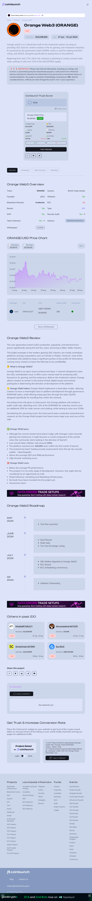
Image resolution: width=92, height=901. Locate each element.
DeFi (8, 795)
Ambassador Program (74, 838)
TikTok (40, 797)
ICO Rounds (73, 807)
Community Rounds (76, 797)
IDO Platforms (28, 802)
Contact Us (23, 879)
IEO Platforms (28, 809)
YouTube (41, 793)
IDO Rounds (73, 803)
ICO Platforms (28, 805)
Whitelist (72, 856)
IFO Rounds (73, 820)
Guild (55, 803)
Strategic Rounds (75, 793)
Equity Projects (12, 845)
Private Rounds (74, 790)
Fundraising (25, 170)
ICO (83, 208)
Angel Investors (59, 807)
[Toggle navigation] (87, 4)
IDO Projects (11, 824)
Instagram (41, 800)
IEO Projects (11, 828)
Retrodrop (73, 827)
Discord (41, 803)
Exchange (57, 797)
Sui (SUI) (60, 646)
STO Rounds (73, 810)
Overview (12, 170)
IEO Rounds (73, 813)
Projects (17, 20)
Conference (73, 859)
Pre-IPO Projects (13, 853)
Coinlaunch (11, 4)
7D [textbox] (80, 246)
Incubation (26, 792)
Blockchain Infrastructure (75, 220)
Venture (57, 786)
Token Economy (40, 170)
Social (9, 816)
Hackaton (72, 853)
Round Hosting (28, 795)
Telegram (41, 786)
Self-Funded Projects (11, 849)
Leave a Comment (23, 694)
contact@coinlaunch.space (18, 886)
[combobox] (81, 246)
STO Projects (11, 831)
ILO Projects (11, 838)
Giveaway (73, 834)
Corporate (57, 790)
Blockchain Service (13, 792)
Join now (37, 15)
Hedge (56, 810)
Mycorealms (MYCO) (67, 626)
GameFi (9, 799)
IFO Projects (11, 841)
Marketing (54, 170)
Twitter (40, 790)
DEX (24, 799)
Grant (71, 849)
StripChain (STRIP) (25, 646)
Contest (72, 843)
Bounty (72, 830)
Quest (71, 846)
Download (40, 227)
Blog (11, 879)
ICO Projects (11, 834)
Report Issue (62, 109)
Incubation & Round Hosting (30, 787)
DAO (55, 800)
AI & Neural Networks (11, 820)
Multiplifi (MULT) (23, 626)
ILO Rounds (73, 817)
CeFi (8, 805)
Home (9, 20)
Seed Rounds (74, 786)
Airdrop (72, 824)
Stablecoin (10, 812)
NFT (8, 802)
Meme (9, 809)
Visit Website (46, 149)
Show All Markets (46, 327)
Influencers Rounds (76, 800)
